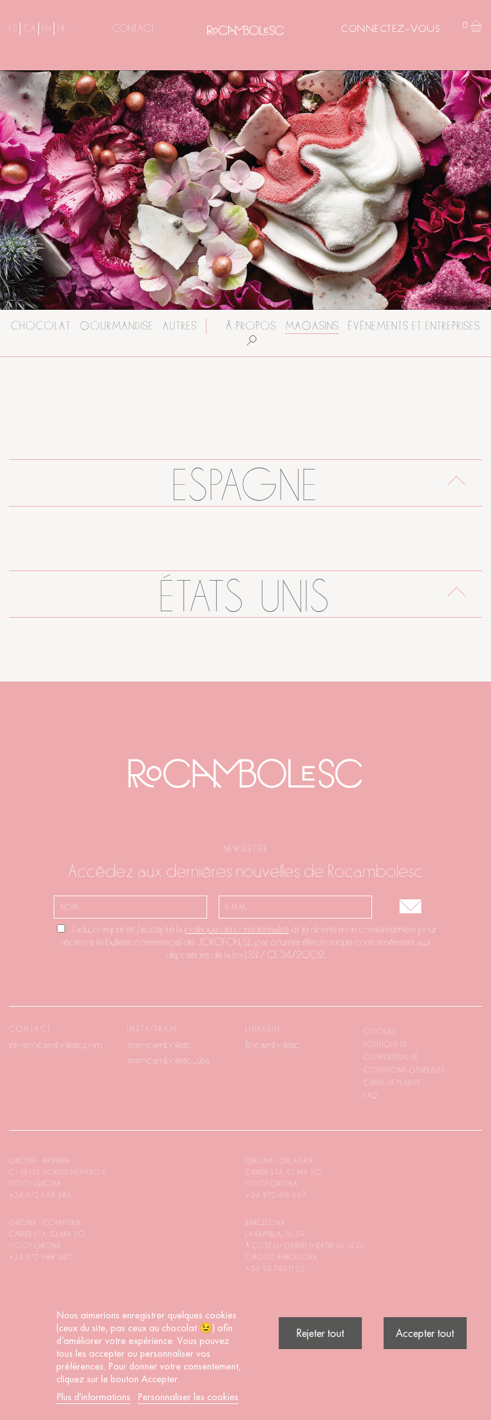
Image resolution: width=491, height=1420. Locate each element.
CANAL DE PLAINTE (392, 1083)
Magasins (312, 326)
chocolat (41, 326)
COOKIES (380, 1031)
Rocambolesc (273, 1045)
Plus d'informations (93, 1396)
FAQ (371, 1095)
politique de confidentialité (237, 929)
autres (179, 326)
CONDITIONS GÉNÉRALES (405, 1070)
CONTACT (134, 29)
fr (61, 28)
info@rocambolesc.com (55, 1045)
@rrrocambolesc (159, 1045)
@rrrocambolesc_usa (168, 1060)
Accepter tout (425, 1332)
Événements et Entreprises (414, 326)
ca (29, 28)
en (46, 28)
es (13, 28)
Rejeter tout (320, 1332)
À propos (251, 326)
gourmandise (116, 326)
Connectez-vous (390, 29)
